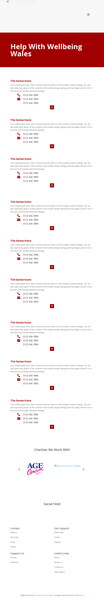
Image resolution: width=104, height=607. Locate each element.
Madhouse (78, 595)
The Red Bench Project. (44, 595)
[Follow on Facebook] (52, 107)
